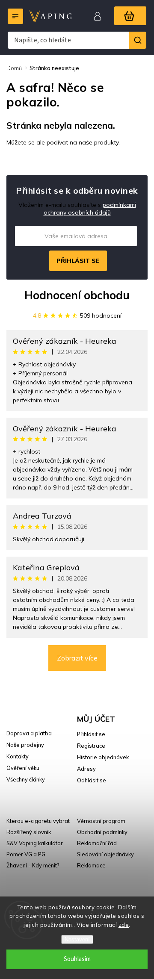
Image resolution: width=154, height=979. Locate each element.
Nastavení (77, 939)
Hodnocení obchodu (77, 295)
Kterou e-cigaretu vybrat (38, 820)
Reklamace (91, 865)
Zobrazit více (77, 658)
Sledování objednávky (105, 854)
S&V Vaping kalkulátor (34, 843)
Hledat (137, 40)
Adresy (86, 768)
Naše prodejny (25, 744)
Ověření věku (22, 767)
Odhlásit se (91, 780)
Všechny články (25, 779)
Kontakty (17, 756)
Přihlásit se (78, 261)
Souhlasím (77, 959)
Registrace (91, 745)
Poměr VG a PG (25, 854)
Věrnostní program (101, 820)
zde (123, 924)
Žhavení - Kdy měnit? (32, 865)
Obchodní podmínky (102, 832)
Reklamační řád (97, 843)
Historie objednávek (103, 757)
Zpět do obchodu (37, 161)
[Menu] (15, 16)
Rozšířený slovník (28, 832)
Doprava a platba (29, 733)
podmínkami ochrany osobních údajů (90, 208)
